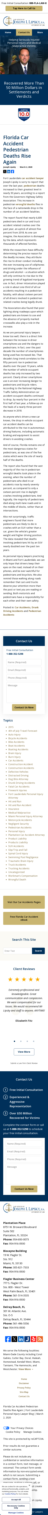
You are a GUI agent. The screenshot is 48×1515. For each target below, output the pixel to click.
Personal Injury (16, 831)
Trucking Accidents (18, 868)
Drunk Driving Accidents (21, 782)
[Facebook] (8, 1339)
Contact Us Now (24, 707)
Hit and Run (14, 801)
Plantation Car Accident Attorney (26, 834)
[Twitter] (14, 1339)
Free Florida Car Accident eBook (24, 918)
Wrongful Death (17, 879)
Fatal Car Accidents (18, 786)
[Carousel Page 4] (33, 1041)
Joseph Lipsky (34, 1500)
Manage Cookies (32, 1431)
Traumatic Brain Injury (20, 860)
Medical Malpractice (19, 812)
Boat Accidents (16, 745)
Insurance (13, 808)
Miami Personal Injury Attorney (25, 816)
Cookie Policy (13, 1431)
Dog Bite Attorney (18, 779)
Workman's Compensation (23, 875)
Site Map (24, 1392)
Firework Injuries (17, 790)
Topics (8, 720)
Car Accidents (22, 607)
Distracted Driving (18, 775)
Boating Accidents (18, 749)
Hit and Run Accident (19, 805)
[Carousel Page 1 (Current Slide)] (14, 1041)
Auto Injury (14, 734)
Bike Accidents (16, 741)
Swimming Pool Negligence (23, 857)
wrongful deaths (25, 204)
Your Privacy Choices (22, 1428)
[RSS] (40, 1339)
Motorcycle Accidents (20, 820)
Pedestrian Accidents (19, 827)
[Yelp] (33, 1339)
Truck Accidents (17, 864)
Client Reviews (24, 969)
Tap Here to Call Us (24, 8)
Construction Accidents (21, 768)
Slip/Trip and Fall (17, 849)
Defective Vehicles (18, 771)
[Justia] (27, 1339)
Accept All (16, 1499)
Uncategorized (16, 872)
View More (24, 1051)
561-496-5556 (21, 1323)
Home (8, 32)
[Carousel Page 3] (27, 1041)
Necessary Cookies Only (16, 1507)
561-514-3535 (21, 1295)
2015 (10, 727)
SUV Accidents (16, 846)
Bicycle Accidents (17, 738)
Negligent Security (18, 823)
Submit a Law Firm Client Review (24, 1063)
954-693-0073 (21, 1239)
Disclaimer (24, 1383)
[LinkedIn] (21, 1339)
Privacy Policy (24, 1387)
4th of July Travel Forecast (22, 730)
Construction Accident (20, 764)
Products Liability (18, 842)
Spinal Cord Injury (18, 853)
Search (38, 950)
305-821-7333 (21, 1267)
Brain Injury (14, 753)
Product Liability (17, 838)
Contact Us (24, 32)
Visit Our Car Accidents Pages (24, 902)
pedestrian (30, 185)
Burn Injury (14, 756)
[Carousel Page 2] (21, 1041)
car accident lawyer (33, 178)
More (40, 32)
